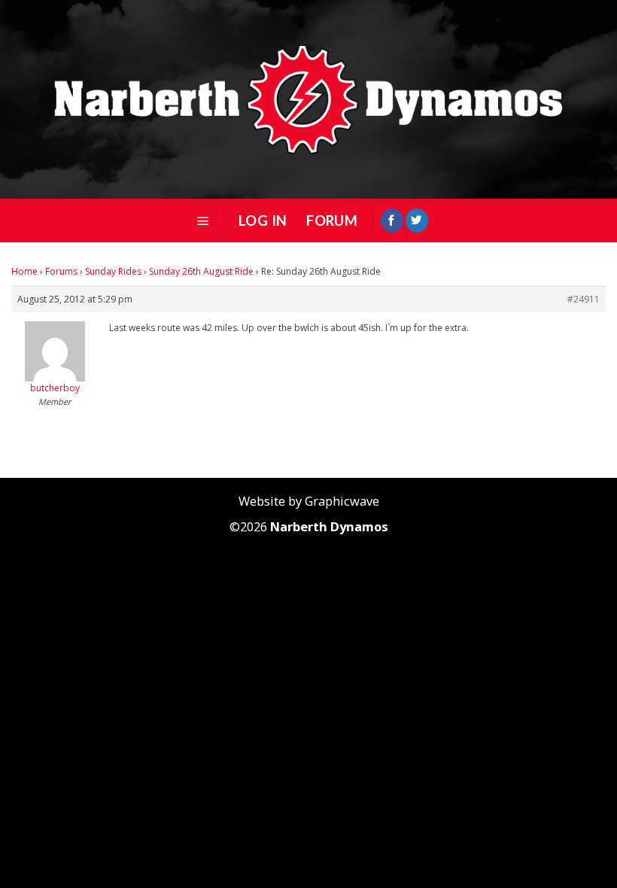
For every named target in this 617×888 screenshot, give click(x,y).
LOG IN (263, 220)
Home (24, 271)
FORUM (331, 220)
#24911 (583, 299)
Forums (61, 271)
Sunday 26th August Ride (201, 271)
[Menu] (203, 220)
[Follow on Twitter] (417, 220)
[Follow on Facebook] (392, 220)
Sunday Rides (113, 271)
